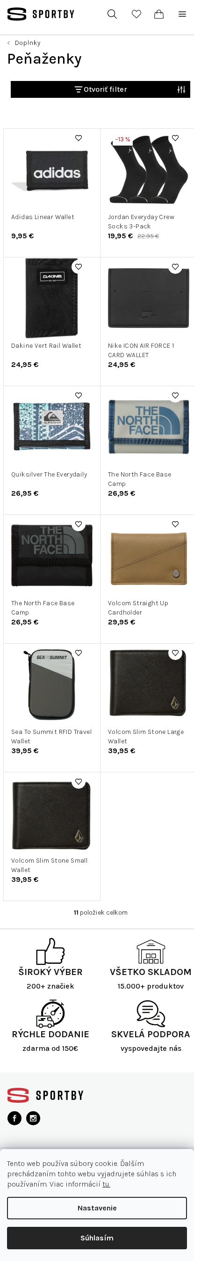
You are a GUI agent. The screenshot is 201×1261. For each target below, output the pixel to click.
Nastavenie (97, 1207)
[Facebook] (14, 1118)
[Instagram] (33, 1118)
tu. (106, 1184)
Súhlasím (97, 1237)
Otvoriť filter (105, 89)
